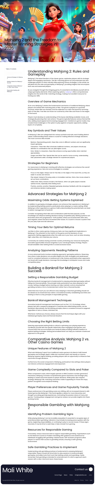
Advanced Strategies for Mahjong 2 (15, 78)
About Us (77, 480)
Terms (86, 480)
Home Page (58, 475)
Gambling (8, 34)
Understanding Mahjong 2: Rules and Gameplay (14, 73)
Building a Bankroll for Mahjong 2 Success (14, 82)
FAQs (71, 475)
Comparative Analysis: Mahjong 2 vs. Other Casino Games (14, 86)
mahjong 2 (68, 92)
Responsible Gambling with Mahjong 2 (13, 91)
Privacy (82, 480)
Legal (91, 480)
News (65, 475)
